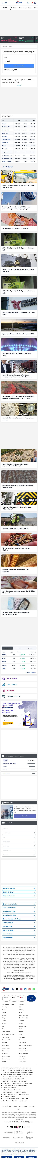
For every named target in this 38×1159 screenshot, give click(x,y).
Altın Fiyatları (6, 1048)
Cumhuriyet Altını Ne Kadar (12, 919)
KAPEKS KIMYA (6, 773)
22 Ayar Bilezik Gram (7, 158)
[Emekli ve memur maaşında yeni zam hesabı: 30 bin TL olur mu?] (19, 582)
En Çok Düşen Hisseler (22, 1094)
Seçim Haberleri (23, 1015)
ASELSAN (5, 767)
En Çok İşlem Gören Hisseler (11, 1098)
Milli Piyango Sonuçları (25, 1045)
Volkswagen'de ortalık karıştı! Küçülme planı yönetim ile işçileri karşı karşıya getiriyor (16, 208)
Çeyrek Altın (5, 133)
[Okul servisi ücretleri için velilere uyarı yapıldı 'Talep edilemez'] (19, 498)
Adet (5, 57)
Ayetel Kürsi (22, 1059)
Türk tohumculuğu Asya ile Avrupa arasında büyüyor (16, 549)
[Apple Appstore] (14, 998)
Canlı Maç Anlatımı (24, 1018)
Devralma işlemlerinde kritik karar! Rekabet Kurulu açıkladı (18, 313)
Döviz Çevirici (9, 823)
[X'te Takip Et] (17, 989)
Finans (4, 1010)
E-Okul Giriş (22, 1048)
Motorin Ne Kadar (8, 896)
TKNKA (4, 668)
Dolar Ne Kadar (8, 923)
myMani (21, 1031)
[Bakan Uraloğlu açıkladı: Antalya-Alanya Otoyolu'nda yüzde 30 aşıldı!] (19, 455)
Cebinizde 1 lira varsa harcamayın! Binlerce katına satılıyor (18, 419)
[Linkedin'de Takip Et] (25, 989)
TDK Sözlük (22, 1056)
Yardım (10, 1106)
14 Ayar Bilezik (16, 1083)
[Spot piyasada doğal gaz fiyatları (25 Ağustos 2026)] (19, 344)
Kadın (4, 1015)
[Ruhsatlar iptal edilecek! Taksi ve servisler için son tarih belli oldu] (19, 176)
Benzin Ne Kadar (8, 892)
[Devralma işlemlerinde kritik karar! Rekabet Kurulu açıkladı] (19, 303)
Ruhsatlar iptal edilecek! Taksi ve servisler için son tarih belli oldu (18, 186)
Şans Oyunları (23, 1026)
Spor (3, 1026)
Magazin (4, 1018)
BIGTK (4, 661)
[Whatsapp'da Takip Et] (33, 989)
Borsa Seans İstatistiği (8, 1034)
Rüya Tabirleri (6, 1056)
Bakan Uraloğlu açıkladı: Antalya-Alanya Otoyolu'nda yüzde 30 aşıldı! (15, 465)
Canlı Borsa (5, 1037)
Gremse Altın (5, 142)
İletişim (5, 1106)
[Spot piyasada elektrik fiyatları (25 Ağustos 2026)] (19, 325)
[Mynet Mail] (35, 3)
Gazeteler (21, 1020)
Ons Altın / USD (6, 126)
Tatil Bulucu (22, 1042)
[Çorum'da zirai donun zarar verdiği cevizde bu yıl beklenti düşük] (19, 476)
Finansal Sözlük (6, 1040)
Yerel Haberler (6, 1031)
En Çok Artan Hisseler (9, 1096)
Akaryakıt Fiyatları (9, 888)
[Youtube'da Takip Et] (29, 989)
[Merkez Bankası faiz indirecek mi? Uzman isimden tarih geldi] (19, 260)
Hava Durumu (6, 1059)
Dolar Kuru (5, 1051)
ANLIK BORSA (12, 679)
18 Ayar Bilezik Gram (7, 155)
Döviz (30, 8)
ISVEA (3, 658)
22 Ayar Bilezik (7, 1085)
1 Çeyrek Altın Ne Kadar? (21, 1085)
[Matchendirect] (20, 1132)
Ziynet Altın (5, 148)
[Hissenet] (19, 1142)
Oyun (20, 1034)
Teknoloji (21, 1004)
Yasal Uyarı (31, 1106)
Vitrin (20, 1012)
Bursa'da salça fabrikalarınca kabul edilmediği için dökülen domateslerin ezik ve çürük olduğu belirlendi (18, 397)
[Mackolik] (9, 1132)
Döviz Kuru (6, 1101)
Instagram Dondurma (25, 1051)
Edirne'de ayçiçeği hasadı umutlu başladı (15, 528)
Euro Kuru (5, 1053)
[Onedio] (7, 1137)
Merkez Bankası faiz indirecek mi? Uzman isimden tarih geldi (18, 270)
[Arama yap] (28, 3)
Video (4, 1029)
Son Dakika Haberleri (8, 1004)
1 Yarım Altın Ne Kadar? (9, 1088)
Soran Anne (22, 1040)
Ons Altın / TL (5, 130)
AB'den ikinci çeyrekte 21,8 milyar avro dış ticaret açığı (18, 249)
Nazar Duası (22, 1062)
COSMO (4, 665)
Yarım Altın (4, 136)
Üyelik (15, 1106)
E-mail (21, 1023)
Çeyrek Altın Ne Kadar (10, 904)
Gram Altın (4, 123)
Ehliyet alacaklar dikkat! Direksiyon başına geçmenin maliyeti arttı (16, 613)
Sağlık (20, 1007)
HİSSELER (10, 690)
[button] (5, 3)
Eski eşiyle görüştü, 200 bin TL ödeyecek (15, 228)
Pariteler (14, 1101)
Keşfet (4, 1062)
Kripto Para (5, 1045)
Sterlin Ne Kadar (8, 930)
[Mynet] (30, 1132)
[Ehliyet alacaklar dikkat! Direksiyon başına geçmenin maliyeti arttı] (19, 603)
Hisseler (4, 1042)
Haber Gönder (32, 998)
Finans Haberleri (7, 1079)
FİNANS (4, 8)
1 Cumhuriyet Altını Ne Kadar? (11, 1090)
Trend (4, 1020)
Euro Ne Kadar (7, 926)
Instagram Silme (23, 1053)
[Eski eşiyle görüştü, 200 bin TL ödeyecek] (19, 219)
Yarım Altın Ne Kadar (9, 915)
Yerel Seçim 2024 (20, 1079)
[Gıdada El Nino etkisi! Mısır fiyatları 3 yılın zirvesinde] (19, 560)
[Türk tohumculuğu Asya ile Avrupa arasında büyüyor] (19, 539)
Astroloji (21, 1010)
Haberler (4, 1007)
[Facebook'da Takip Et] (13, 989)
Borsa (15, 8)
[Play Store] (6, 998)
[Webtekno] (18, 1137)
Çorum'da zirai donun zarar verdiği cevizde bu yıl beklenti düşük (18, 486)
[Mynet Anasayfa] (19, 2)
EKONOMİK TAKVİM (13, 696)
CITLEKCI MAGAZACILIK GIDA (9, 763)
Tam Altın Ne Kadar (9, 911)
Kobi (20, 1029)
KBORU (4, 655)
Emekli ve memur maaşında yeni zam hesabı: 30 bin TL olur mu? (18, 592)
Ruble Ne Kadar (8, 938)
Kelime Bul (22, 1037)
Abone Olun (25, 816)
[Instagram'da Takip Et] (21, 989)
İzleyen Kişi (31, 760)
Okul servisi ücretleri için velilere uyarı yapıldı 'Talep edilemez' (17, 508)
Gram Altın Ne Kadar (9, 908)
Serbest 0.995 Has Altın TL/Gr (7, 161)
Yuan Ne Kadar (7, 934)
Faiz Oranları (23, 1101)
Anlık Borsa (22, 8)
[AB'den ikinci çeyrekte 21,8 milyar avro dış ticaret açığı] (19, 239)
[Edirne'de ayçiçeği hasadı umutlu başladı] (19, 519)
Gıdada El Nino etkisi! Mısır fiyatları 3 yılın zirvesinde (15, 570)
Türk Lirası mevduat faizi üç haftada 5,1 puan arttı (17, 1068)
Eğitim (4, 1023)
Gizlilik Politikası (23, 1106)
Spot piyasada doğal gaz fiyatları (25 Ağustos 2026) (16, 354)
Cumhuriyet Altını (6, 139)
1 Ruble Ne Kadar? (8, 1094)
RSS (19, 1109)
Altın (35, 8)
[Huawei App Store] (22, 998)
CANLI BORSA (12, 685)
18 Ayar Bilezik (27, 1083)
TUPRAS (5, 770)
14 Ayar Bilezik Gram (7, 152)
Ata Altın (4, 145)
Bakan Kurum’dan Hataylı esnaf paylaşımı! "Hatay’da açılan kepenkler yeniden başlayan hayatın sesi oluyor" (16, 376)
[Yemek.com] (30, 1137)
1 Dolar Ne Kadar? (8, 1092)
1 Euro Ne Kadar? (21, 1092)
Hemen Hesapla (19, 66)
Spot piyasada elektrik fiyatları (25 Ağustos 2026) (18, 334)
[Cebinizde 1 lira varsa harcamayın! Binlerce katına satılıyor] (19, 409)
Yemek (4, 1012)
